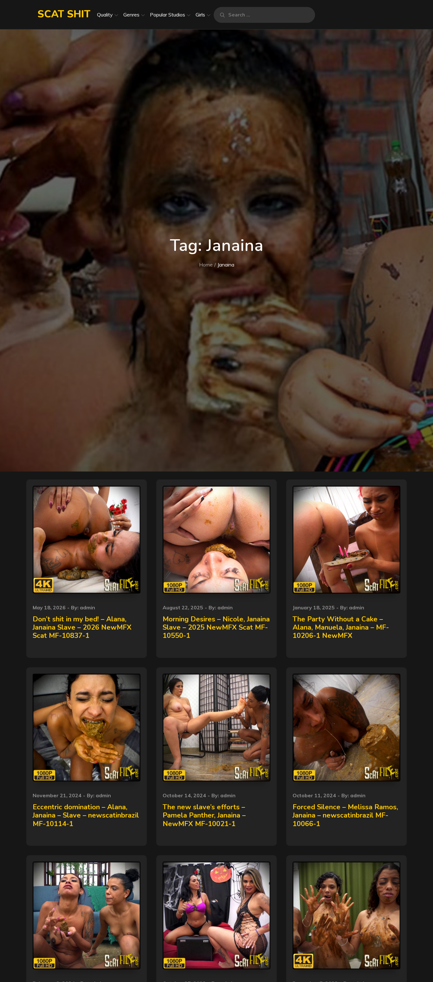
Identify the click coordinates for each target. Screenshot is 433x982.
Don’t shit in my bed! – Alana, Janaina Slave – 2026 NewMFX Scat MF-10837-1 (82, 627)
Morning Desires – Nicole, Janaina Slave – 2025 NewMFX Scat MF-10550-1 (216, 627)
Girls (200, 14)
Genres (131, 14)
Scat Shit (63, 14)
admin (87, 607)
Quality (105, 14)
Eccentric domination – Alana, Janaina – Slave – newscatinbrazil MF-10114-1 (86, 815)
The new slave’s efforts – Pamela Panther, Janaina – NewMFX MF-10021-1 (204, 815)
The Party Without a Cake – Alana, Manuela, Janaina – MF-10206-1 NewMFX (341, 627)
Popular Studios (167, 14)
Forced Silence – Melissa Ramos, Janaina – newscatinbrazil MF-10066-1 (345, 815)
